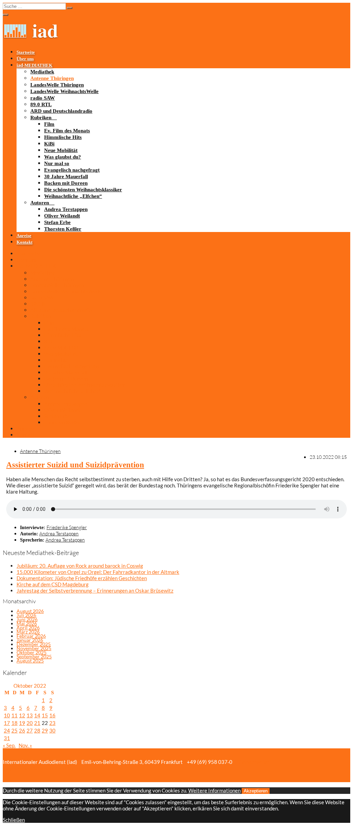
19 (22, 723)
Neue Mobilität (61, 150)
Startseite (26, 52)
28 (37, 730)
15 (45, 715)
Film (49, 124)
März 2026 (28, 632)
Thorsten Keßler (62, 229)
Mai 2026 (27, 623)
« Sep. (9, 745)
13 (30, 715)
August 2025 (30, 661)
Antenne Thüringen (52, 78)
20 (30, 723)
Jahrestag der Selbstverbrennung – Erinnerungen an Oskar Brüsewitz (95, 590)
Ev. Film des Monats (67, 130)
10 (7, 715)
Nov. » (25, 745)
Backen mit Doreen (66, 183)
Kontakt (24, 242)
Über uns (25, 59)
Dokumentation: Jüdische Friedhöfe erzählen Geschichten (82, 578)
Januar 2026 (30, 640)
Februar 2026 (31, 636)
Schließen (14, 820)
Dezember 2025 (34, 644)
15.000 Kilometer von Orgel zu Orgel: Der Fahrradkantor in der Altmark (98, 572)
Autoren (39, 202)
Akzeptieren (256, 791)
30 (52, 730)
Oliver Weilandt (62, 216)
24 (7, 730)
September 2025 (34, 656)
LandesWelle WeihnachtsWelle (64, 91)
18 (14, 723)
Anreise (24, 235)
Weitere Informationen (214, 790)
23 (52, 723)
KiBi (49, 144)
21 (37, 723)
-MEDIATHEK (34, 65)
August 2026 (30, 611)
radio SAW (42, 98)
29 (45, 730)
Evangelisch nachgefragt (72, 170)
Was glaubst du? (62, 157)
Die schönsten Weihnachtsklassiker (83, 189)
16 (52, 715)
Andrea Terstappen (66, 209)
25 (14, 730)
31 (7, 738)
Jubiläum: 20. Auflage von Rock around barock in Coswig (80, 566)
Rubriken (40, 117)
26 (22, 730)
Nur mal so (56, 163)
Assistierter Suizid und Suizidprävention (75, 465)
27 (30, 730)
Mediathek (42, 71)
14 (37, 715)
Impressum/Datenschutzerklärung (42, 768)
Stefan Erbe (57, 222)
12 (22, 715)
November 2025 (34, 648)
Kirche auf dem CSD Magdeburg (53, 584)
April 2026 (28, 627)
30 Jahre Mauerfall (66, 176)
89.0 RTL (41, 104)
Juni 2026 (27, 619)
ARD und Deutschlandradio (61, 111)
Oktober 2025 (32, 652)
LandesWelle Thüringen (57, 85)
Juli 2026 (26, 615)
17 (7, 723)
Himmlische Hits (63, 137)
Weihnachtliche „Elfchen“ (73, 196)
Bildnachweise (252, 762)
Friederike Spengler (67, 527)
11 (14, 715)
